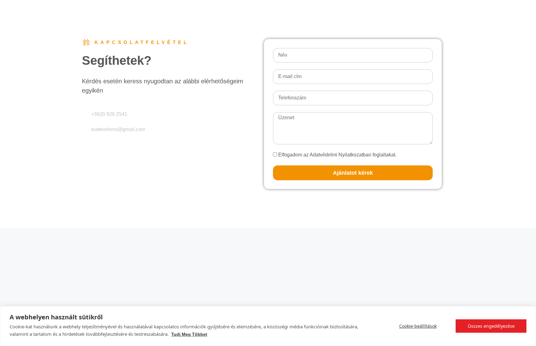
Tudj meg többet (189, 334)
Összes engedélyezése (491, 326)
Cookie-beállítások (418, 326)
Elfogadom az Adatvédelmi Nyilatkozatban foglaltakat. (337, 154)
